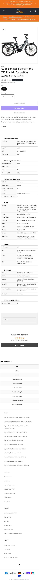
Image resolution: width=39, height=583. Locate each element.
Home (4, 17)
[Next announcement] (36, 4)
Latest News (7, 553)
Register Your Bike (9, 489)
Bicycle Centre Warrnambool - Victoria (15, 457)
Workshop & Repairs (9, 493)
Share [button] (5, 126)
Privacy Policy (8, 517)
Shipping (3, 82)
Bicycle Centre (16, 579)
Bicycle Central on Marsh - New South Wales (16, 417)
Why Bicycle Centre (9, 545)
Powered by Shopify (24, 579)
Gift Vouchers (8, 497)
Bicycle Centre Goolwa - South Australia (15, 436)
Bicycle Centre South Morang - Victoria (15, 449)
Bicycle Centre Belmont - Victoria (13, 444)
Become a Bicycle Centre (11, 557)
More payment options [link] (19, 112)
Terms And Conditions (10, 513)
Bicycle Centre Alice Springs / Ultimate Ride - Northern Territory (17, 427)
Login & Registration (10, 485)
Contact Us (7, 481)
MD (5, 89)
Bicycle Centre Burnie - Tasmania (13, 440)
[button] (4, 11)
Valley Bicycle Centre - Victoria (12, 453)
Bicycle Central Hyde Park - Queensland (15, 432)
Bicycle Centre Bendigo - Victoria (13, 461)
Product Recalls (8, 529)
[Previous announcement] (3, 4)
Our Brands (7, 549)
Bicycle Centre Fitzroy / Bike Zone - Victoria (16, 465)
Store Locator (8, 477)
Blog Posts (7, 501)
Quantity (3, 93)
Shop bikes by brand (15, 17)
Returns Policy (8, 525)
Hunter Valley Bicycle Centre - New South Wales (17, 421)
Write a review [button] (19, 345)
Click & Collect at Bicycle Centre (13, 533)
